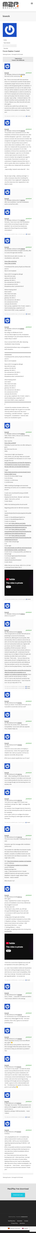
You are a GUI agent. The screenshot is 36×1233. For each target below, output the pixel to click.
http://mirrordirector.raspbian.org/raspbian (19, 861)
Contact (26, 1221)
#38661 (22, 434)
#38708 (22, 131)
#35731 (19, 774)
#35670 (19, 1015)
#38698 (22, 249)
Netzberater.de (24, 1216)
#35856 (19, 745)
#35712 (19, 897)
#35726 (19, 837)
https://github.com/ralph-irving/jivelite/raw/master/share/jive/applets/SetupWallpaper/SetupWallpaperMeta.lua (18, 531)
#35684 (19, 995)
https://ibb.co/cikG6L (10, 263)
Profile (5, 40)
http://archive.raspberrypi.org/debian (17, 865)
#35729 (19, 800)
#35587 (19, 1132)
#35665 (19, 1039)
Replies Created (7, 45)
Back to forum (18, 58)
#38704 (22, 200)
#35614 (19, 1103)
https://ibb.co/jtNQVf (10, 443)
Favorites (6, 48)
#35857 (19, 723)
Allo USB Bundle (20, 60)
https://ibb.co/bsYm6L (11, 261)
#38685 (22, 329)
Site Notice (22, 1223)
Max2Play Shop (11, 1221)
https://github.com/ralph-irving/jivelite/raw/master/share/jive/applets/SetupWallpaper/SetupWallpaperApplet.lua (18, 525)
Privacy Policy (14, 1223)
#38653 (22, 614)
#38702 (22, 220)
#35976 (19, 632)
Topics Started (7, 43)
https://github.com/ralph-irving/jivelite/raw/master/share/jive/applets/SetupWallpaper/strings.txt (18, 537)
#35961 (19, 703)
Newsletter (19, 1221)
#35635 (19, 1067)
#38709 (22, 74)
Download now (18, 1195)
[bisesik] (10, 31)
